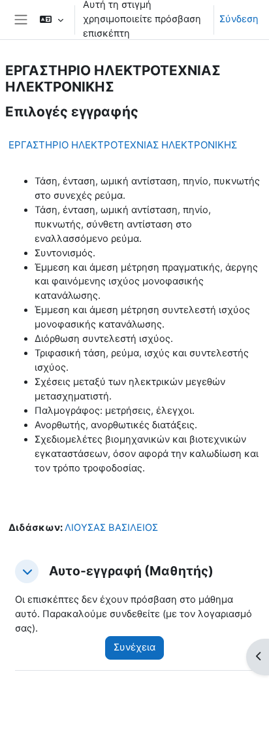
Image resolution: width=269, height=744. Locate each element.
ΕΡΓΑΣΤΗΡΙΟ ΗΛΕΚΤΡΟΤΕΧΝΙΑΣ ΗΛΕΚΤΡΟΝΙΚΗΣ (122, 145)
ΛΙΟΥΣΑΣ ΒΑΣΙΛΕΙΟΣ (111, 527)
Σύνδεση (239, 19)
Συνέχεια (134, 647)
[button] (51, 19)
